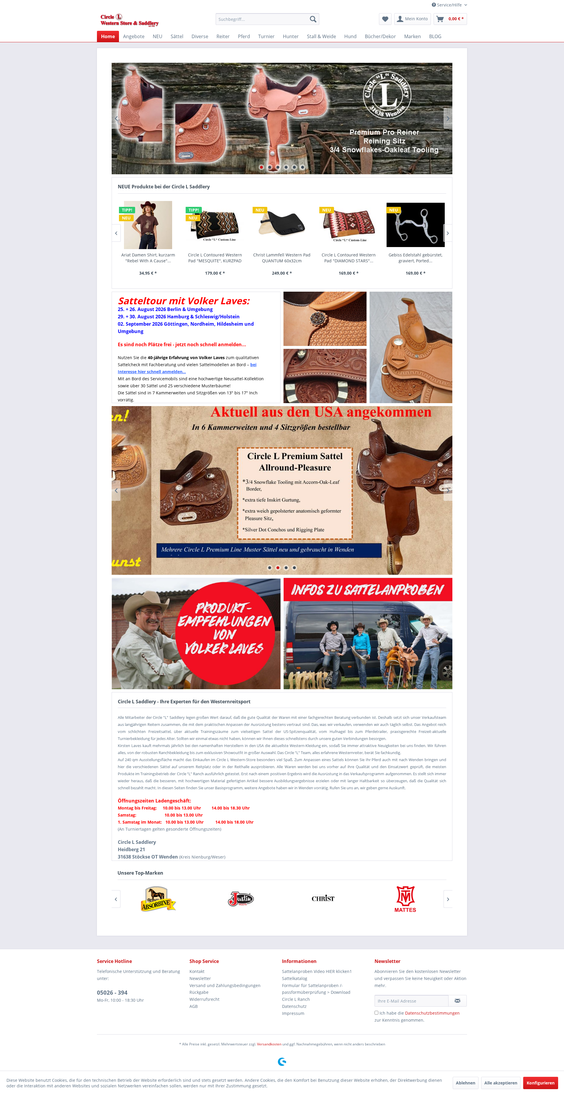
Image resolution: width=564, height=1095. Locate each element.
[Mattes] (323, 899)
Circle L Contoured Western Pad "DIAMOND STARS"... (282, 257)
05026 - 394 (112, 992)
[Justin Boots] (158, 899)
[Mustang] (405, 899)
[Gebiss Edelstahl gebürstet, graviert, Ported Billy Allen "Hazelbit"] (349, 225)
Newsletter (200, 978)
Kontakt (196, 971)
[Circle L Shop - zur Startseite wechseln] (130, 20)
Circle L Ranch (296, 999)
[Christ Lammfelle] (241, 899)
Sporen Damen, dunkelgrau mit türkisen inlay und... (415, 257)
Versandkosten (269, 1044)
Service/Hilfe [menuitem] (449, 5)
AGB (193, 1006)
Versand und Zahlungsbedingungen (225, 985)
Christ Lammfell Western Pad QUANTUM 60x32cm (215, 257)
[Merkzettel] (385, 19)
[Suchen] (313, 19)
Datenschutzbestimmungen (432, 1013)
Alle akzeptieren (500, 1083)
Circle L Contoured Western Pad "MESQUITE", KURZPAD (148, 257)
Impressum (293, 1013)
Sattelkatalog (294, 978)
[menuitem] (267, 19)
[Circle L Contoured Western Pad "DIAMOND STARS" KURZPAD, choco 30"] (282, 225)
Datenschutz (294, 1006)
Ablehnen (465, 1083)
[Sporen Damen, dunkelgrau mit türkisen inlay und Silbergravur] (416, 225)
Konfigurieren (541, 1083)
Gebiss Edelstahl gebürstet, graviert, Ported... (348, 257)
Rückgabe (199, 992)
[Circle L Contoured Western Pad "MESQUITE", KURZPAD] (148, 225)
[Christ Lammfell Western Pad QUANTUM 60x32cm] (215, 225)
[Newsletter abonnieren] (457, 1001)
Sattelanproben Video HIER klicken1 (317, 971)
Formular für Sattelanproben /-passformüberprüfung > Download (316, 989)
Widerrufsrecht (204, 999)
